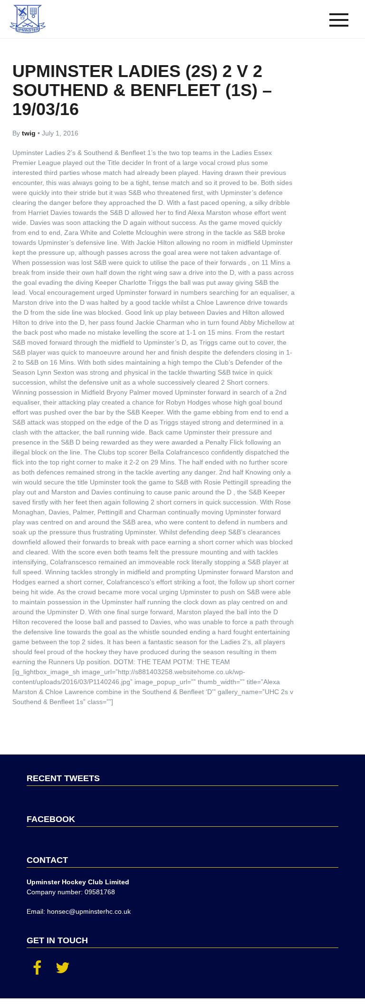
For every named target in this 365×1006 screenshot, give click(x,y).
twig (30, 133)
